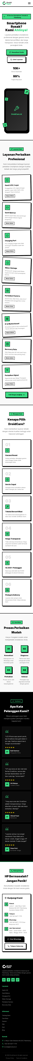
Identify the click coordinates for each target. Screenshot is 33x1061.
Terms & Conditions (21, 1058)
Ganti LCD (5, 990)
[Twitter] (17, 980)
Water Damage (6, 999)
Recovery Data (6, 1005)
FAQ (3, 1024)
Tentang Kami (6, 1015)
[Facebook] (8, 980)
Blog (3, 1030)
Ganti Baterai (6, 993)
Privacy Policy (10, 1058)
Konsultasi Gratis (18, 52)
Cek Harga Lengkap (15, 395)
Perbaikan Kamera (7, 1002)
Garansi (4, 1021)
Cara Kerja (5, 1018)
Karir (3, 1027)
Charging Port (6, 996)
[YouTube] (13, 980)
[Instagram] (4, 980)
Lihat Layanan (18, 59)
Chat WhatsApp (15, 939)
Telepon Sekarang (16, 946)
